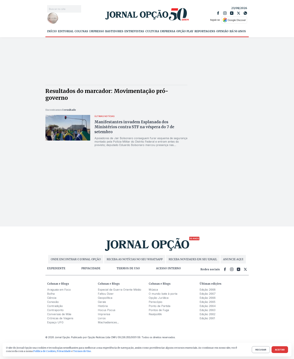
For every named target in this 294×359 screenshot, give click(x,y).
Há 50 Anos (238, 31)
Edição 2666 (208, 297)
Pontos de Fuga (159, 310)
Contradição (55, 306)
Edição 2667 (208, 293)
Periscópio (155, 302)
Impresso (96, 31)
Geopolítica (105, 297)
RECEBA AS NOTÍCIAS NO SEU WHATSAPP (135, 259)
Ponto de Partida (159, 306)
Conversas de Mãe (59, 314)
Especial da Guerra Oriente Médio (119, 289)
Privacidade (90, 268)
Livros (102, 318)
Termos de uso (128, 268)
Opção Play (184, 31)
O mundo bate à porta (163, 293)
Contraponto (55, 310)
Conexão (53, 302)
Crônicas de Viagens (60, 318)
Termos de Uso (82, 351)
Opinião (222, 31)
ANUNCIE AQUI (233, 259)
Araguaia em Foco (59, 289)
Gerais (102, 302)
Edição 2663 (207, 310)
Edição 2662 (207, 314)
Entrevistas (134, 31)
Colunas (81, 31)
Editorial (66, 31)
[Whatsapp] (245, 13)
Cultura (152, 31)
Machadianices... (108, 322)
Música (153, 289)
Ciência (51, 297)
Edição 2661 (207, 318)
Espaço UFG (55, 322)
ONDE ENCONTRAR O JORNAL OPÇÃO (76, 259)
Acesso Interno (168, 268)
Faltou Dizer (106, 293)
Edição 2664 (208, 306)
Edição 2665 (207, 302)
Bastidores (114, 31)
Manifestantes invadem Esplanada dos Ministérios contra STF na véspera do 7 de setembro (134, 127)
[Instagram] (225, 13)
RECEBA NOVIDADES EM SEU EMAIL (193, 259)
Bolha (51, 293)
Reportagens (204, 31)
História (103, 306)
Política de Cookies (44, 351)
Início (52, 31)
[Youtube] (231, 13)
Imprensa (167, 31)
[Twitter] (238, 13)
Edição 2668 (208, 289)
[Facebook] (218, 13)
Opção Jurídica (158, 297)
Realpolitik (155, 314)
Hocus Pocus (106, 310)
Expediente (56, 268)
